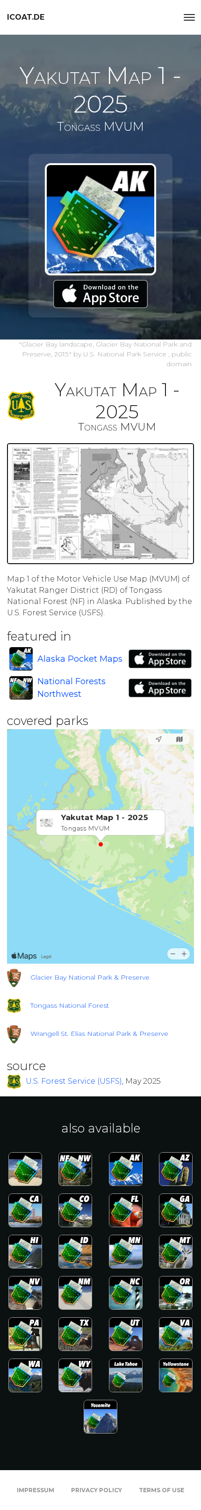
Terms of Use (161, 1490)
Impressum (35, 1490)
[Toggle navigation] (189, 17)
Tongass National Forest (69, 1005)
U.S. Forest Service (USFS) (74, 1081)
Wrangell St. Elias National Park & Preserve (99, 1033)
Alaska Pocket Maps (79, 659)
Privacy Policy (96, 1490)
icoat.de (25, 17)
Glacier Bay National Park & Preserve (90, 977)
